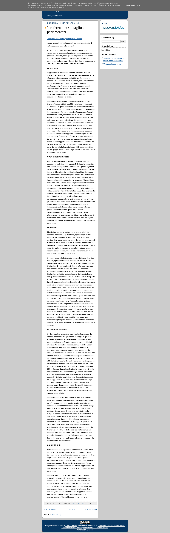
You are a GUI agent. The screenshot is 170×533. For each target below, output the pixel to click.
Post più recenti (50, 509)
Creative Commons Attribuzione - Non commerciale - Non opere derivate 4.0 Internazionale (93, 527)
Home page (70, 509)
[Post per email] (90, 503)
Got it (140, 5)
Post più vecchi (91, 509)
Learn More (130, 5)
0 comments (82, 503)
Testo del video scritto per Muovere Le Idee (64, 39)
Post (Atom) (56, 514)
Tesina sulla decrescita (112, 64)
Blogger (90, 530)
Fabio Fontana (71, 526)
